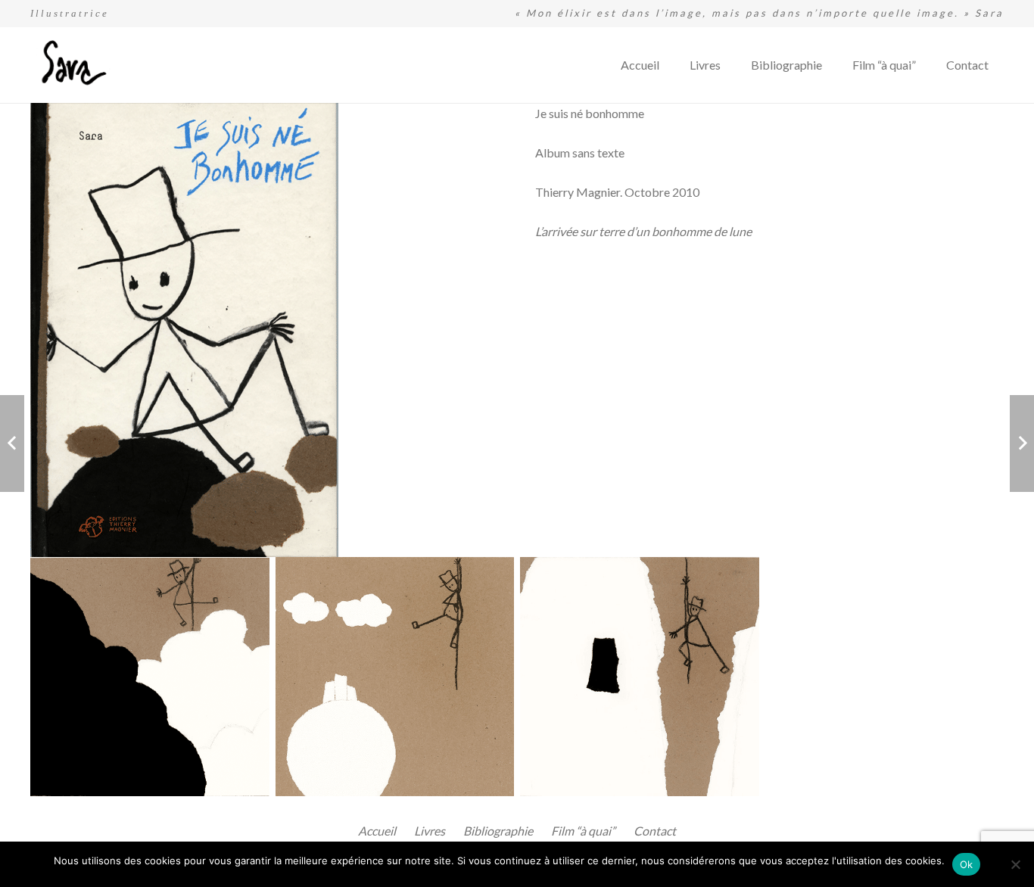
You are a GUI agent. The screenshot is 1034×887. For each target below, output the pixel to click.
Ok (966, 864)
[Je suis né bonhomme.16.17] (149, 676)
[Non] (1015, 864)
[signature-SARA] (71, 65)
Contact (655, 830)
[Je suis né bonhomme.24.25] (639, 676)
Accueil (377, 830)
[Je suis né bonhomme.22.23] (395, 676)
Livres (429, 830)
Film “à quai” (583, 830)
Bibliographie (498, 830)
